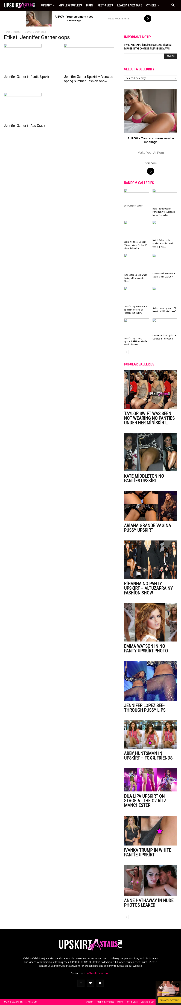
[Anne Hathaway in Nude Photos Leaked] (150, 880)
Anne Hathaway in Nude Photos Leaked (149, 903)
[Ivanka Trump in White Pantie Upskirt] (150, 831)
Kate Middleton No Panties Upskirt (144, 478)
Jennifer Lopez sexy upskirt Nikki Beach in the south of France (135, 341)
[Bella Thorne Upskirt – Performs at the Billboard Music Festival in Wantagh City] (165, 197)
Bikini (89, 5)
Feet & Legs (105, 5)
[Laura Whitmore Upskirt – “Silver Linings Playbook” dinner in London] (136, 230)
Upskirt (46, 5)
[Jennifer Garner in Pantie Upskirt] (30, 58)
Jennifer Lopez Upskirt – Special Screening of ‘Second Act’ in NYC (135, 309)
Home (7, 31)
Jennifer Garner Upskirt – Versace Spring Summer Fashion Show (88, 79)
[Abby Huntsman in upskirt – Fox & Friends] (150, 734)
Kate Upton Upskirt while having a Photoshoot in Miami (135, 278)
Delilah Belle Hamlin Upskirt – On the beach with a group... (163, 243)
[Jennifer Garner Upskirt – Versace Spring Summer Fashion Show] (90, 58)
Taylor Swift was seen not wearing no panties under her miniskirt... (149, 418)
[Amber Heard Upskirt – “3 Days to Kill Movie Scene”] (165, 296)
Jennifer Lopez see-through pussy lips (144, 708)
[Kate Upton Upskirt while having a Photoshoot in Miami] (136, 263)
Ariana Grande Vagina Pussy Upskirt (147, 528)
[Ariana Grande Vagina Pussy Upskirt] (150, 506)
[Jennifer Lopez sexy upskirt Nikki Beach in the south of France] (136, 326)
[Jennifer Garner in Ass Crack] (30, 107)
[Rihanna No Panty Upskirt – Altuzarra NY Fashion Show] (150, 559)
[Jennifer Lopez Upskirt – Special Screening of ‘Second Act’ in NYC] (136, 295)
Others (151, 5)
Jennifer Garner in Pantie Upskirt (27, 77)
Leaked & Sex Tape (129, 5)
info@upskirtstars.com (97, 973)
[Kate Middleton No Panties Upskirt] (150, 452)
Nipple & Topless (70, 5)
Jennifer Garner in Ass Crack (24, 125)
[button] (173, 5)
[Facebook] (80, 983)
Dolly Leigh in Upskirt (133, 205)
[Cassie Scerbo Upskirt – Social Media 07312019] (165, 262)
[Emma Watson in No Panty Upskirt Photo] (150, 622)
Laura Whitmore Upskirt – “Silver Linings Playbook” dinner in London (135, 245)
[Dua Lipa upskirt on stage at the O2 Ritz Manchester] (150, 779)
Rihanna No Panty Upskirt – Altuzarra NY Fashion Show (148, 588)
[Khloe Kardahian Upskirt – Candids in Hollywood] (165, 325)
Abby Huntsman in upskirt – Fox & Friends (148, 756)
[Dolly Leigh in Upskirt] (136, 196)
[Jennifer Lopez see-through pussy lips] (150, 681)
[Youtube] (100, 983)
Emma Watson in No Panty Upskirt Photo (146, 648)
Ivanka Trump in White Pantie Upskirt (147, 852)
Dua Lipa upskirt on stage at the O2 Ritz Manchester (145, 800)
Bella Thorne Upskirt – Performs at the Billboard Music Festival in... (164, 211)
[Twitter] (90, 983)
